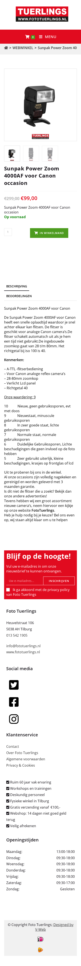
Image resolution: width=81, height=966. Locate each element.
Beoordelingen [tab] (19, 296)
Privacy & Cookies (20, 765)
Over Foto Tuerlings (22, 752)
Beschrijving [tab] (16, 286)
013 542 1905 (16, 635)
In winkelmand (52, 233)
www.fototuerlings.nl (23, 652)
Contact (12, 746)
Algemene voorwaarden (25, 759)
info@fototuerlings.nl (23, 646)
